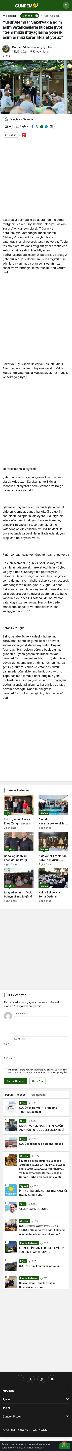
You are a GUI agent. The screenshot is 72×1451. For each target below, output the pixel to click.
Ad (6, 1044)
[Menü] (6, 5)
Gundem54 (19, 47)
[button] (36, 15)
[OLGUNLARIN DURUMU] (36, 1208)
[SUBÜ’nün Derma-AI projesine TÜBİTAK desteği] (36, 1107)
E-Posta (9, 1058)
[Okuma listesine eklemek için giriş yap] (23, 135)
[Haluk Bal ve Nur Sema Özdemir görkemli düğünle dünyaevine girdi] (53, 885)
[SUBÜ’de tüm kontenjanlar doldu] (36, 1265)
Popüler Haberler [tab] (15, 1094)
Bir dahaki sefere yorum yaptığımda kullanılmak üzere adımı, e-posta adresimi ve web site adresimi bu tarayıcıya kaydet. (37, 1071)
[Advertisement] (36, 179)
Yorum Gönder (15, 1081)
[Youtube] (52, 1379)
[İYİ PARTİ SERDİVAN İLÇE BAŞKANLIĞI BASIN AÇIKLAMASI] (36, 1191)
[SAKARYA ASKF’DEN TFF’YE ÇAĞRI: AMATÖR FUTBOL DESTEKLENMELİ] (36, 1125)
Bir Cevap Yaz (16, 995)
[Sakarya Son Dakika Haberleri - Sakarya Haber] (27, 5)
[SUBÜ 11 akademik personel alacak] (36, 1143)
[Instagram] (41, 1379)
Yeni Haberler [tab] (38, 1094)
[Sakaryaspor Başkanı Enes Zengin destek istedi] (18, 812)
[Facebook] (20, 1379)
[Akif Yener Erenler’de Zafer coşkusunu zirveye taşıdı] (53, 849)
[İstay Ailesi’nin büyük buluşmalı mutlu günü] (18, 885)
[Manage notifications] (64, 1443)
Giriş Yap (37, 1081)
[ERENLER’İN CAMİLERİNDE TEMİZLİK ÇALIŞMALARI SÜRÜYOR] (36, 1248)
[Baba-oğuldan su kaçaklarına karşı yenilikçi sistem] (18, 849)
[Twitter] (31, 1379)
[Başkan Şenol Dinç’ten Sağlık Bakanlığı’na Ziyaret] (36, 1281)
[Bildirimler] (66, 5)
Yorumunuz (21, 1013)
